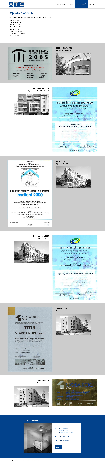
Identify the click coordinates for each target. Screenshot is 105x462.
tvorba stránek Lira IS (33, 460)
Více (57, 447)
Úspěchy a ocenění (81, 4)
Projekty (70, 4)
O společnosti (61, 4)
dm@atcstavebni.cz (64, 440)
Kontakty (92, 4)
